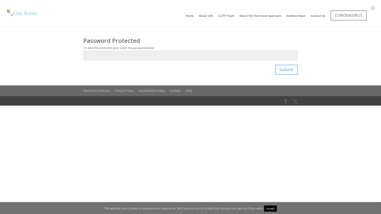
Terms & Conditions (96, 91)
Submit (286, 69)
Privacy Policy (124, 91)
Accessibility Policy (152, 91)
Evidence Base (295, 16)
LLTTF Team (226, 16)
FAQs (189, 91)
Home (190, 16)
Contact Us (318, 16)
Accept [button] (270, 208)
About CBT (206, 16)
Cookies (175, 91)
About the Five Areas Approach (260, 16)
